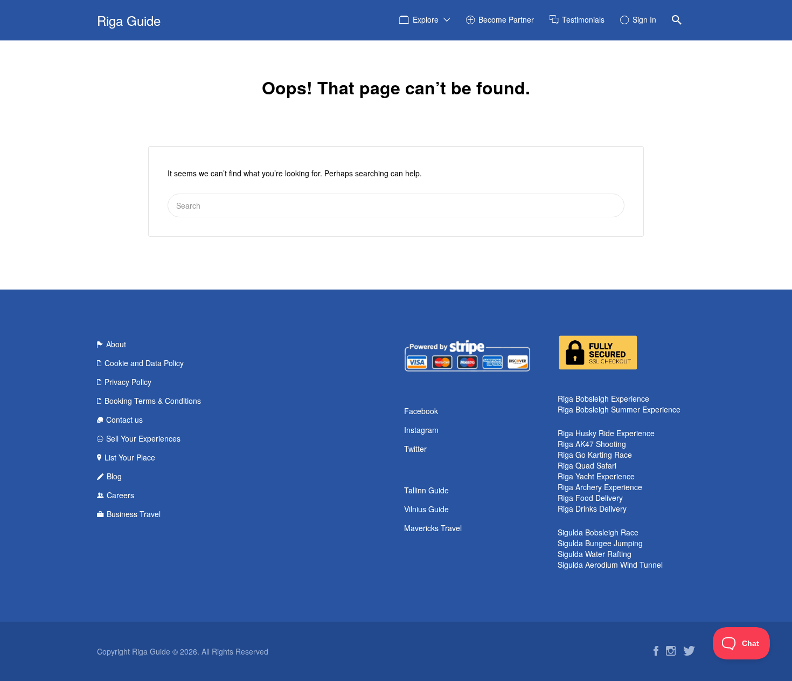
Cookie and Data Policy (144, 362)
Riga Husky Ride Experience (606, 433)
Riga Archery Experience (600, 486)
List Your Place (130, 457)
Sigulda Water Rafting (594, 553)
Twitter (415, 448)
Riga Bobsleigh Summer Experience (619, 409)
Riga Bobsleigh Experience (603, 398)
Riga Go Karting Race (595, 454)
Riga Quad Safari (587, 465)
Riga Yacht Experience (596, 476)
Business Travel (134, 513)
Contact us (124, 419)
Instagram (421, 429)
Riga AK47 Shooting (592, 443)
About (116, 344)
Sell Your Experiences (143, 438)
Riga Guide (129, 20)
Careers (120, 495)
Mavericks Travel (433, 527)
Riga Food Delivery (590, 497)
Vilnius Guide (426, 509)
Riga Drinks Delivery (592, 508)
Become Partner (506, 19)
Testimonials (583, 19)
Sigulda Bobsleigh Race (598, 532)
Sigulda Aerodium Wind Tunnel (610, 564)
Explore (426, 19)
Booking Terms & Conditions (153, 400)
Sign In (644, 19)
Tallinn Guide (426, 490)
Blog (114, 476)
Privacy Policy (128, 381)
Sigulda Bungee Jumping (600, 543)
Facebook (421, 410)
